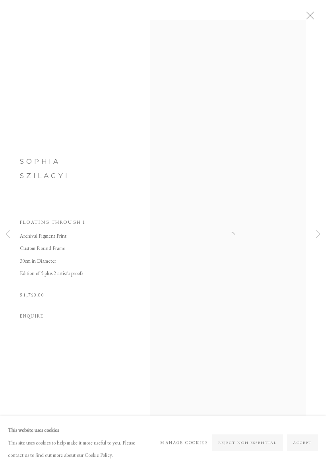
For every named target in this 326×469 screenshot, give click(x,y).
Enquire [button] (32, 316)
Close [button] (308, 18)
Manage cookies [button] (184, 442)
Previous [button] (8, 234)
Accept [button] (302, 442)
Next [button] (318, 234)
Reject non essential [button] (247, 442)
